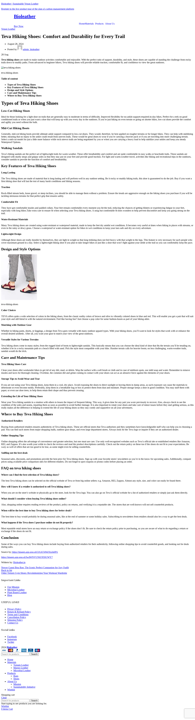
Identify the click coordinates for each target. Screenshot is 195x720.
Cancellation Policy (16, 617)
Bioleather (24, 16)
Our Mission (13, 587)
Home (82, 24)
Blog (9, 595)
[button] (90, 24)
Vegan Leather (8, 29)
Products (99, 24)
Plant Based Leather (17, 592)
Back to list (6, 570)
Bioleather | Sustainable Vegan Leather (19, 3)
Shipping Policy (15, 620)
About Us (110, 24)
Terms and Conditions (17, 614)
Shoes (16, 678)
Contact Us (12, 622)
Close (4, 697)
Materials (89, 24)
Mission (17, 684)
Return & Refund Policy (19, 611)
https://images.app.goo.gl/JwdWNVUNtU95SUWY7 (27, 557)
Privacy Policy (14, 609)
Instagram (12, 639)
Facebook (12, 636)
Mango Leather (20, 667)
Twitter (10, 642)
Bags (15, 676)
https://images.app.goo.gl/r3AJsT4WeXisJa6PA (35, 552)
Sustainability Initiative (24, 687)
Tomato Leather (21, 665)
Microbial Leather (16, 589)
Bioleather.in (19, 562)
